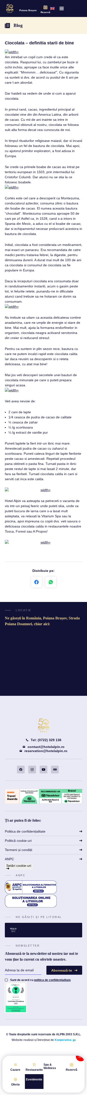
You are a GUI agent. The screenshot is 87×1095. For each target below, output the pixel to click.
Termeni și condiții (18, 850)
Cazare (15, 1069)
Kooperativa (63, 1040)
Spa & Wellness (50, 1066)
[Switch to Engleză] (52, 8)
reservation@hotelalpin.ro (45, 751)
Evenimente (34, 1079)
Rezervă (45, 12)
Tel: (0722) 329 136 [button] (46, 740)
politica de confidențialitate (52, 980)
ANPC (9, 859)
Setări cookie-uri (18, 866)
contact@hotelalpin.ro (46, 747)
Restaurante (34, 1069)
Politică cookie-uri (18, 841)
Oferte (15, 1084)
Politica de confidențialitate (25, 831)
